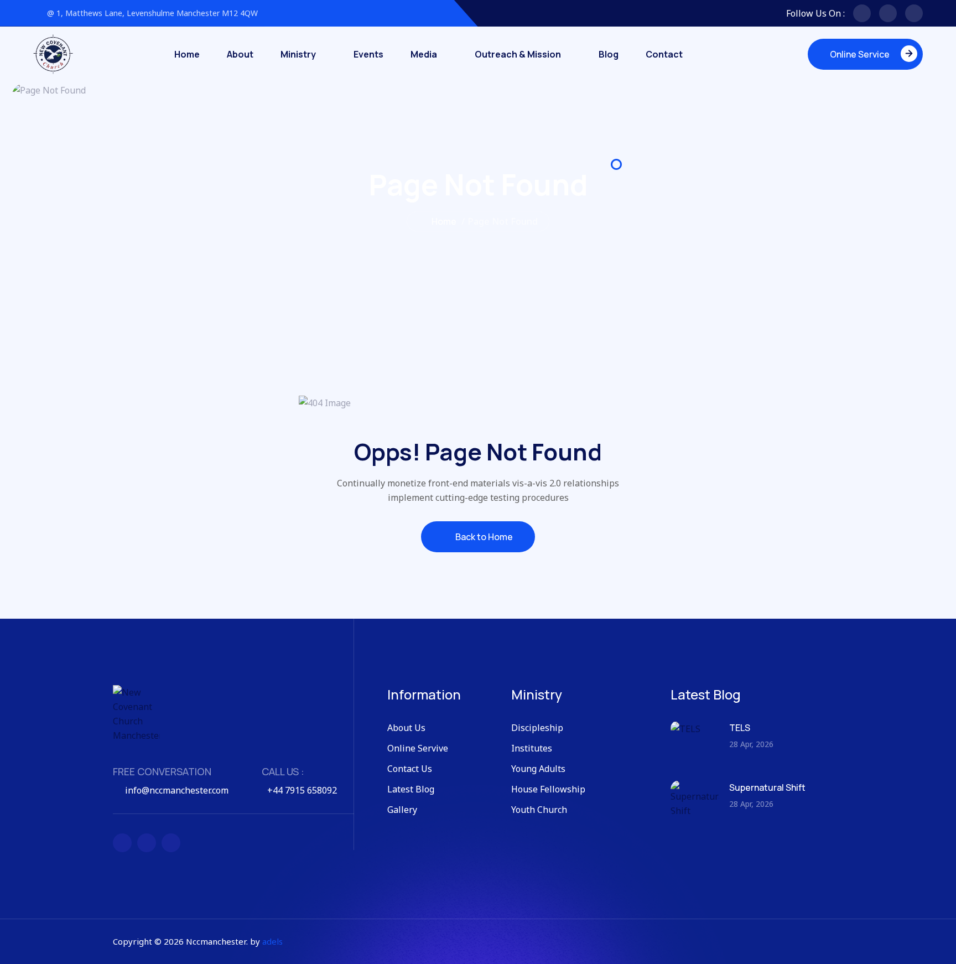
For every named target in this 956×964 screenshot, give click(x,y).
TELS (739, 728)
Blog (609, 54)
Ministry (298, 54)
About (240, 54)
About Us (406, 728)
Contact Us (409, 769)
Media (424, 54)
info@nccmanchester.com (176, 790)
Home (187, 54)
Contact (664, 54)
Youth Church (539, 810)
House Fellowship (548, 789)
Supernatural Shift (767, 787)
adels (272, 941)
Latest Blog (410, 789)
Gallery (402, 810)
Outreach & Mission (518, 54)
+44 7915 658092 (302, 790)
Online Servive (417, 748)
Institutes (531, 748)
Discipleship (537, 728)
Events (368, 54)
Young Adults (538, 769)
